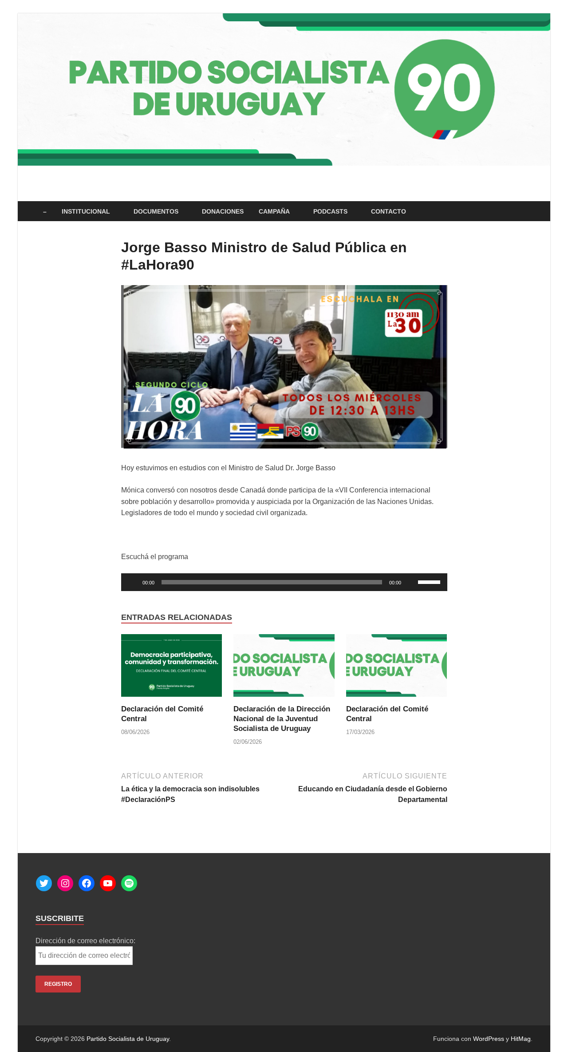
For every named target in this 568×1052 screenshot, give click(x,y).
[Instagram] (65, 883)
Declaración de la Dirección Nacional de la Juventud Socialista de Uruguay (281, 719)
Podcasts (330, 211)
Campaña (274, 211)
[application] (284, 582)
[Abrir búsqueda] (528, 211)
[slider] (430, 581)
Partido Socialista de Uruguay (128, 1038)
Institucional (86, 211)
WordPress (488, 1038)
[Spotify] (129, 883)
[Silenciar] (410, 582)
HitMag (521, 1038)
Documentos (156, 211)
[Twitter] (44, 883)
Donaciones (223, 211)
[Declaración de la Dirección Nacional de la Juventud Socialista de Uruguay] (284, 668)
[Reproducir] (132, 582)
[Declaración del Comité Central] (171, 668)
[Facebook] (87, 883)
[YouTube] (108, 883)
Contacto (388, 211)
